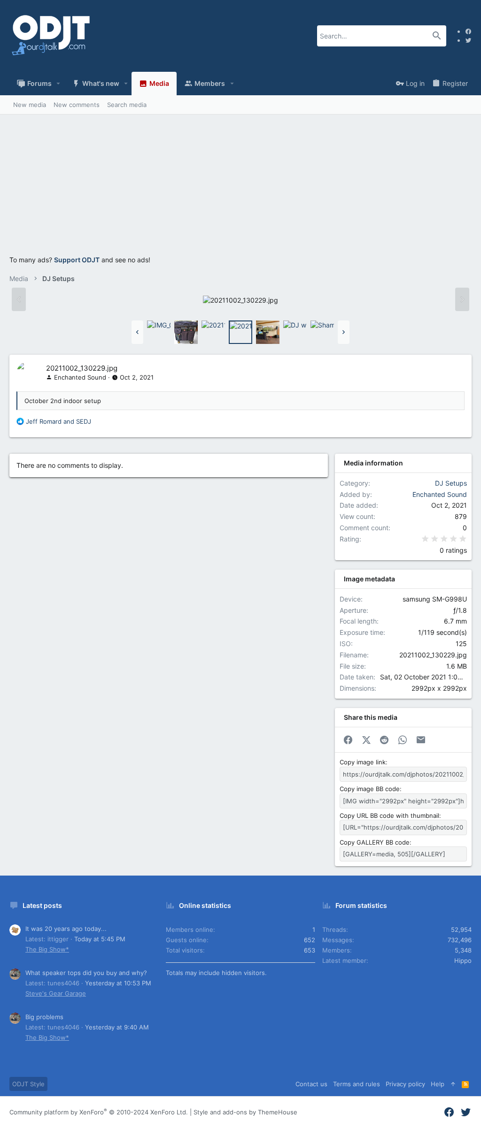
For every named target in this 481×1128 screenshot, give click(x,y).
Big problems (44, 1017)
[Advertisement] (240, 189)
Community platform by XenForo (98, 1112)
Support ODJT (77, 260)
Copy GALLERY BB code (375, 842)
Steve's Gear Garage (55, 993)
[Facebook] (468, 31)
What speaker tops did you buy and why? (86, 972)
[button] (58, 83)
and (58, 421)
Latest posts (42, 905)
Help (437, 1084)
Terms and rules (356, 1084)
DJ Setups (451, 483)
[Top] (453, 1084)
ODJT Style (28, 1084)
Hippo (463, 960)
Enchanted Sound (80, 377)
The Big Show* (47, 949)
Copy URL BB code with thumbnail (389, 815)
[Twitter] (468, 40)
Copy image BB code (370, 789)
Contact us (311, 1084)
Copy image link (363, 762)
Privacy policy (405, 1084)
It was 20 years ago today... (66, 928)
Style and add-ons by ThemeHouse (245, 1112)
